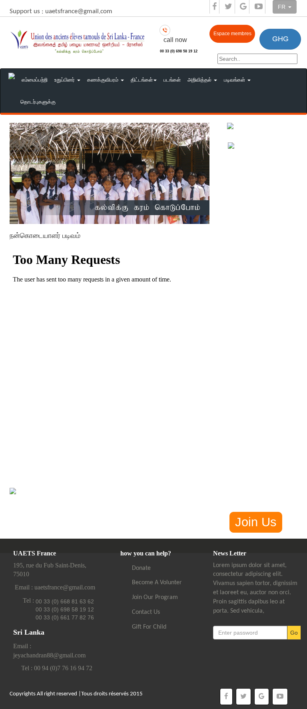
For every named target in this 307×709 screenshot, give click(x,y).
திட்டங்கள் (142, 80)
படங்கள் (172, 80)
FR (282, 7)
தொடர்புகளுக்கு (38, 102)
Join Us (256, 522)
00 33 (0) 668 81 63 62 (65, 601)
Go (294, 632)
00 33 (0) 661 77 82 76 (65, 617)
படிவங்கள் (235, 80)
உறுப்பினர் (65, 80)
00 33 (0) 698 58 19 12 (178, 51)
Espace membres (232, 33)
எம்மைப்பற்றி (35, 80)
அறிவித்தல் (200, 80)
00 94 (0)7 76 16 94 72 (63, 668)
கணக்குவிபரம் (103, 80)
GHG (280, 39)
